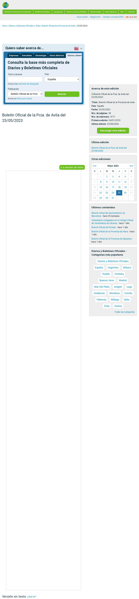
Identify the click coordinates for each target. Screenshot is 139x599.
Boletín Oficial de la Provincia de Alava (109, 231)
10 (113, 182)
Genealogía (58, 12)
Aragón (118, 286)
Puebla (106, 274)
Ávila (38, 26)
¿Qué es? (31, 596)
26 (125, 192)
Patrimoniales (95, 12)
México (127, 267)
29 (100, 198)
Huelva (118, 306)
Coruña (128, 293)
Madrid (123, 280)
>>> (131, 166)
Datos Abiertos (111, 12)
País (122, 12)
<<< (94, 166)
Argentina (113, 267)
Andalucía (99, 293)
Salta (126, 299)
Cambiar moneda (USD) (113, 17)
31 (113, 198)
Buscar (62, 94)
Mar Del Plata (101, 286)
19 (125, 187)
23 (107, 192)
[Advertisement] (69, 35)
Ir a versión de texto (72, 167)
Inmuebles (27, 55)
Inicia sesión (82, 17)
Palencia (101, 299)
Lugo (129, 286)
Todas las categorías (124, 312)
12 (125, 182)
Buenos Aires (106, 280)
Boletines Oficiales (42, 12)
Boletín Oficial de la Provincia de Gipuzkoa (111, 238)
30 (107, 198)
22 (100, 192)
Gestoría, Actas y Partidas (76, 12)
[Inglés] (132, 17)
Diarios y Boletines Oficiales (21, 26)
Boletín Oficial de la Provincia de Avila (58, 26)
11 (119, 182)
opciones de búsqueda (28, 84)
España (99, 267)
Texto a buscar (15, 74)
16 (107, 187)
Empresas (13, 55)
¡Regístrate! (95, 17)
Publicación (13, 89)
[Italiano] (135, 17)
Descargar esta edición (113, 130)
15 (100, 187)
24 (113, 192)
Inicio (4, 26)
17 (113, 187)
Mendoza (114, 293)
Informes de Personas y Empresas (17, 12)
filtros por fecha (24, 98)
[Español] (127, 17)
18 (119, 187)
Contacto (131, 12)
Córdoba (119, 274)
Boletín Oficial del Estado (103, 227)
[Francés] (130, 17)
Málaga (115, 299)
